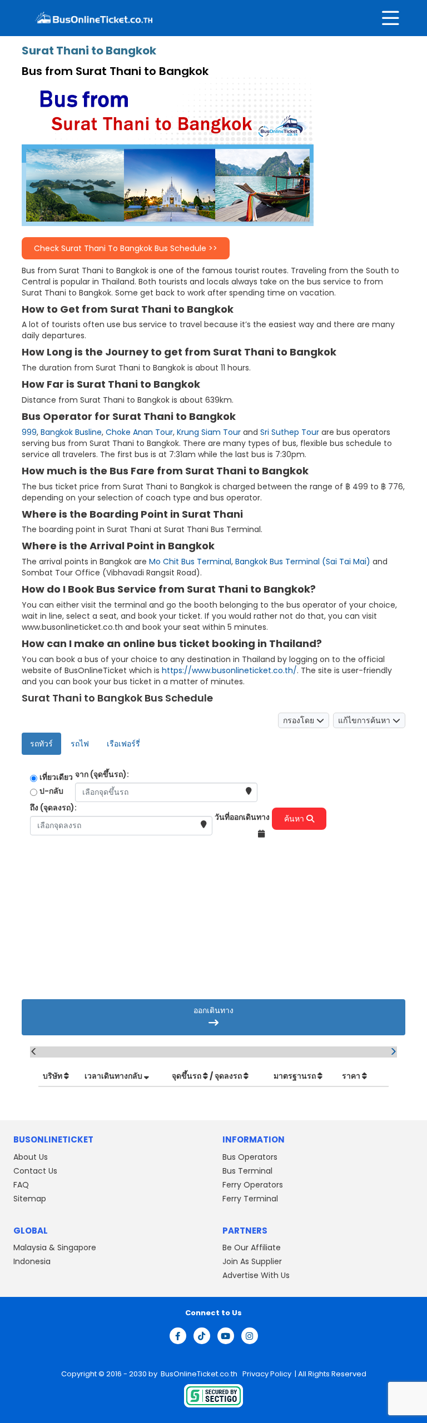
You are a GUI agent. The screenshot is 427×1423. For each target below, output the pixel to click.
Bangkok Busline (71, 432)
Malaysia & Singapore (54, 1247)
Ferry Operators (252, 1184)
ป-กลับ (51, 790)
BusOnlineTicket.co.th (200, 1374)
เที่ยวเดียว (56, 777)
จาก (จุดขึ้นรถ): (102, 774)
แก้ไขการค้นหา (365, 720)
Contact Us (35, 1170)
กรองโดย (299, 720)
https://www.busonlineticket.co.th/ (229, 670)
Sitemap (29, 1198)
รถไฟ (80, 743)
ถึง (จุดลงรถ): (53, 807)
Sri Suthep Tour (289, 432)
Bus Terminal (247, 1170)
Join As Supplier (252, 1261)
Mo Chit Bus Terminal (190, 561)
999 (29, 432)
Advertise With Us (256, 1275)
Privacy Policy (266, 1374)
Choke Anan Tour (139, 432)
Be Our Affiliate (251, 1247)
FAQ (21, 1184)
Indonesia (32, 1261)
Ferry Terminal (250, 1198)
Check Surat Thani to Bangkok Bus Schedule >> (125, 248)
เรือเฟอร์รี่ (123, 743)
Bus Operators (249, 1157)
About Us (30, 1157)
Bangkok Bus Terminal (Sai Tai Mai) (302, 561)
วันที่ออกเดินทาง (242, 817)
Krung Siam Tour (209, 432)
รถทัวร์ (41, 743)
